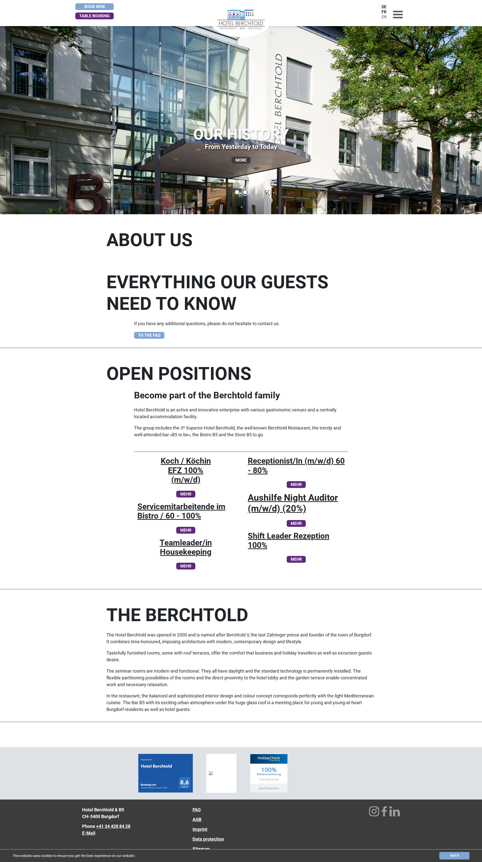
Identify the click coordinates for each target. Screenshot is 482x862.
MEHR (185, 494)
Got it (454, 855)
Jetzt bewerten (269, 788)
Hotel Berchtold (268, 779)
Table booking (94, 16)
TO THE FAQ (149, 335)
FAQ (197, 809)
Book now (94, 6)
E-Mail (88, 833)
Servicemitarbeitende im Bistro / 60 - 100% (181, 511)
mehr (185, 530)
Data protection (208, 839)
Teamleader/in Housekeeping (186, 547)
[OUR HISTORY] (245, 192)
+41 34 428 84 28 (113, 826)
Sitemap (201, 848)
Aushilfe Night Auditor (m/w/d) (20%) (293, 503)
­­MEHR (296, 484)
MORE (241, 160)
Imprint (200, 829)
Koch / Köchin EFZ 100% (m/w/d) (186, 470)
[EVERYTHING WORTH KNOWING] (237, 192)
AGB (197, 819)
